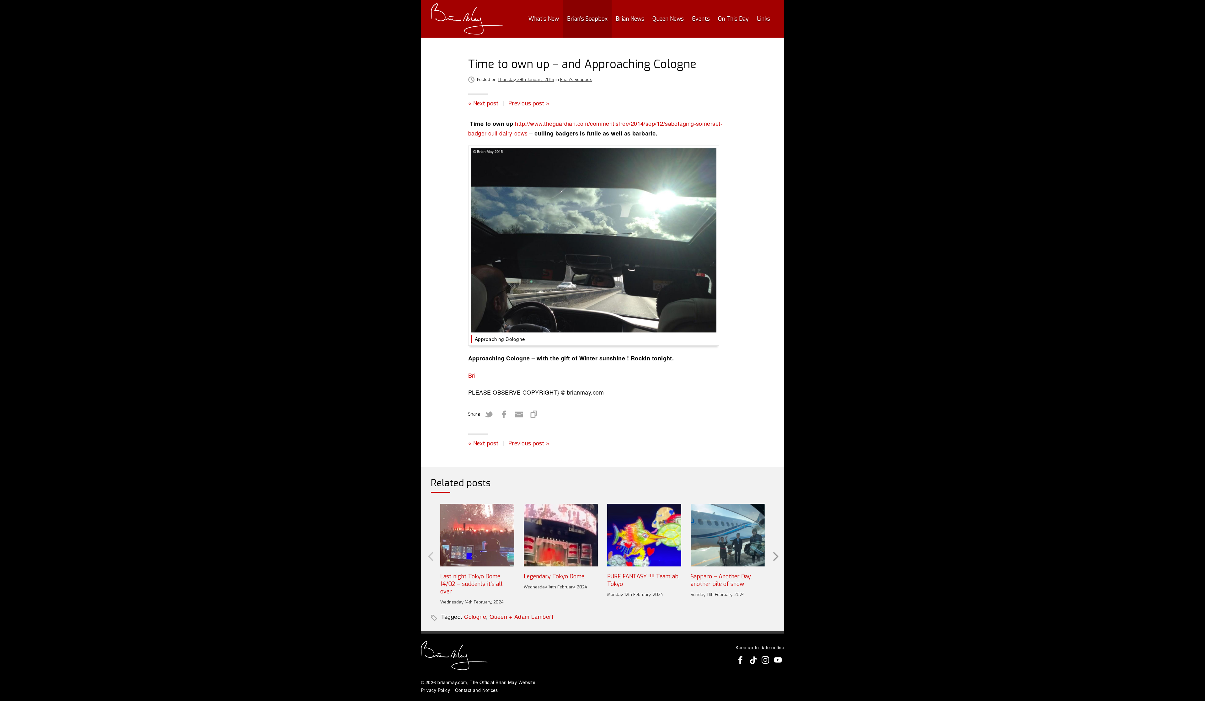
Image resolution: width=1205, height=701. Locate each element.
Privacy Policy (435, 690)
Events (701, 19)
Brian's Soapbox (576, 79)
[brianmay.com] (467, 19)
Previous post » (528, 103)
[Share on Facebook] (504, 414)
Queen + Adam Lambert (521, 616)
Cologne (475, 616)
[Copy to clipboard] (534, 414)
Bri (471, 375)
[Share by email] (519, 414)
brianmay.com (452, 682)
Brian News (630, 19)
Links (763, 19)
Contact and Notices (476, 690)
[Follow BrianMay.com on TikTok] (753, 660)
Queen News (668, 19)
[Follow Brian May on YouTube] (778, 660)
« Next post (483, 103)
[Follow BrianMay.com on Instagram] (765, 660)
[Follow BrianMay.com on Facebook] (740, 660)
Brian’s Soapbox (587, 19)
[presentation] (430, 556)
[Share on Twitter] (489, 414)
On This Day (733, 19)
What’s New (543, 19)
